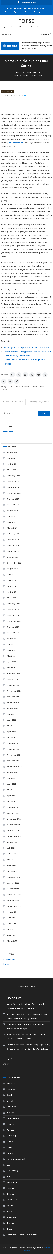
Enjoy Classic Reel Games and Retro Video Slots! (15, 402)
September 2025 (14, 504)
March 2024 (12, 598)
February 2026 (13, 475)
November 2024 (14, 551)
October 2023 (13, 627)
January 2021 (13, 813)
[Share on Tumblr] (3, 381)
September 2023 (14, 632)
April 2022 (11, 731)
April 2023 (11, 662)
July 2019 (11, 918)
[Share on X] (18, 374)
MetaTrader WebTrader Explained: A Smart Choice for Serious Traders (26, 1036)
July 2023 (11, 644)
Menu (8, 34)
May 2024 (11, 586)
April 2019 (11, 935)
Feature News (13, 1118)
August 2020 (12, 842)
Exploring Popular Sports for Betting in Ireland (26, 347)
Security (10, 1188)
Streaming (11, 1211)
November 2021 (14, 755)
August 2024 (12, 568)
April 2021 (11, 795)
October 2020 (13, 830)
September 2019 (14, 906)
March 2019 (12, 941)
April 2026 (11, 464)
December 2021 (14, 749)
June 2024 (11, 580)
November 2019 (14, 894)
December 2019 (14, 888)
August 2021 (12, 772)
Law (8, 1165)
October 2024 (13, 557)
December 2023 (14, 615)
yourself (31, 12)
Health (10, 1153)
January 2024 (13, 609)
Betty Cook (18, 96)
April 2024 (11, 592)
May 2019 (11, 929)
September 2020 (14, 836)
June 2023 (11, 650)
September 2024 (14, 563)
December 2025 (14, 487)
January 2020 (13, 883)
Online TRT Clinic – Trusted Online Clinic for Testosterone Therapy (25, 1026)
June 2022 (11, 720)
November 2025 (14, 493)
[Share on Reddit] (45, 374)
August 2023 (12, 638)
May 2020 (11, 859)
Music (9, 1176)
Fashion (10, 1112)
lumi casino (24, 386)
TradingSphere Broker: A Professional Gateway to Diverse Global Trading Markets (28, 1016)
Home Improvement (16, 1159)
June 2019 (11, 923)
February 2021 (13, 807)
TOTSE (26, 21)
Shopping (11, 1194)
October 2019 (13, 900)
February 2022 (13, 743)
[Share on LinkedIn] (25, 374)
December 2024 (14, 545)
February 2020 (13, 877)
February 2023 (13, 673)
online (4, 389)
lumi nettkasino (37, 386)
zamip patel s (15, 8)
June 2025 (11, 522)
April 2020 (11, 865)
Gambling (11, 1136)
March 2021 (12, 801)
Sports (10, 1205)
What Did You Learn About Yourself (22, 1234)
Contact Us (9, 959)
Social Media (12, 1200)
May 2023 (11, 656)
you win (42, 12)
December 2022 (14, 685)
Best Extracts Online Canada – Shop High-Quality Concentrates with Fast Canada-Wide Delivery (28, 1046)
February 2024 (13, 603)
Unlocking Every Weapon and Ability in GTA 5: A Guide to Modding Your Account (40, 402)
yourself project (15, 12)
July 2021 (11, 778)
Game (10, 1141)
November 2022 (14, 691)
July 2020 (11, 848)
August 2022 (12, 708)
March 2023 (12, 667)
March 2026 (12, 470)
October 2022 (13, 696)
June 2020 (11, 854)
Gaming (10, 1147)
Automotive (12, 1083)
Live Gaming (7, 91)
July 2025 (11, 516)
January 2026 (13, 481)
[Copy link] (16, 381)
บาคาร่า (6, 1064)
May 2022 (11, 726)
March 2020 (12, 871)
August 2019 (12, 912)
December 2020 (14, 819)
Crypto (10, 1095)
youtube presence (35, 8)
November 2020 (14, 824)
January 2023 (13, 679)
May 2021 (11, 790)
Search (45, 34)
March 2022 (12, 737)
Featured (11, 1124)
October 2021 (13, 760)
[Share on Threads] (10, 381)
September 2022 (14, 702)
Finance (10, 1130)
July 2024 (11, 574)
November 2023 (14, 621)
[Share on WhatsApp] (32, 374)
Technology (12, 1217)
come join (13, 386)
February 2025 (13, 534)
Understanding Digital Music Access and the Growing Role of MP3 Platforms (26, 1006)
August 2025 (12, 510)
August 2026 (12, 452)
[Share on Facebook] (12, 374)
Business (11, 1089)
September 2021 (14, 766)
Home (6, 964)
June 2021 (11, 784)
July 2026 (11, 458)
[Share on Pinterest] (38, 374)
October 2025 (13, 499)
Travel (10, 1229)
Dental (10, 1101)
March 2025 (12, 528)
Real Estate (12, 1182)
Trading (10, 1223)
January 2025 (13, 539)
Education (11, 1106)
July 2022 (11, 714)
